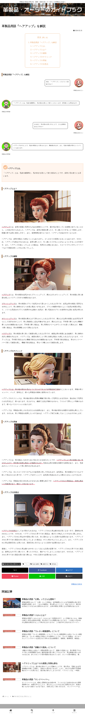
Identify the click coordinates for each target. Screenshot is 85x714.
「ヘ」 (27, 564)
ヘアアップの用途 (39, 60)
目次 (39, 37)
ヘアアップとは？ (39, 50)
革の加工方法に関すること (12, 564)
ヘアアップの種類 (39, 53)
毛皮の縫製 (35, 564)
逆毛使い (54, 564)
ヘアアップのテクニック (42, 57)
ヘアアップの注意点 (40, 64)
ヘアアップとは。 (39, 46)
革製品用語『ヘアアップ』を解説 (43, 42)
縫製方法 (45, 564)
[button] (69, 576)
